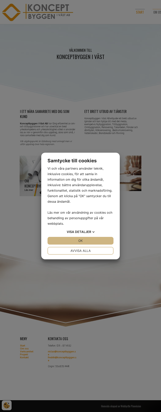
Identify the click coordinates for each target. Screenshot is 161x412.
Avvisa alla (80, 251)
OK (80, 241)
